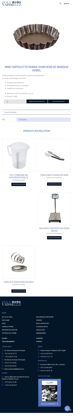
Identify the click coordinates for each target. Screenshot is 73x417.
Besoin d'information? (38, 101)
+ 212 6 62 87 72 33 (10, 357)
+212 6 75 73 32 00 (10, 363)
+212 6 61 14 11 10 (46, 357)
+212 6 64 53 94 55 (10, 366)
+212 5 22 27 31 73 (10, 353)
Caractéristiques (10, 112)
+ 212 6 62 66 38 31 (10, 385)
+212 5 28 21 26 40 (10, 382)
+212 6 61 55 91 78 (46, 371)
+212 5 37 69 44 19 (46, 353)
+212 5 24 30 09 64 (46, 367)
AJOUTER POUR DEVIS (58, 101)
